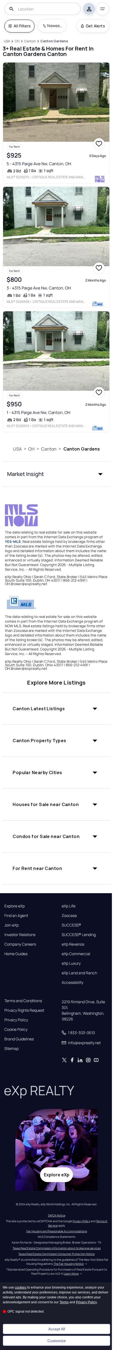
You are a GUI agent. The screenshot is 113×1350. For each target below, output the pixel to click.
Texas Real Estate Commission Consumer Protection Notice (56, 1254)
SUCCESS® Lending (79, 935)
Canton (48, 449)
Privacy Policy (16, 1020)
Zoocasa (69, 915)
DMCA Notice (56, 1215)
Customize (56, 1341)
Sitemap (11, 1048)
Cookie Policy (15, 1029)
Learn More (71, 1273)
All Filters (22, 25)
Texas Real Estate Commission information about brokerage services (57, 1248)
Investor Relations (19, 935)
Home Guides (15, 954)
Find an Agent (16, 915)
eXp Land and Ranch (79, 973)
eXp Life (68, 906)
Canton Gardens (81, 449)
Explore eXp (14, 906)
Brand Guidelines (19, 1039)
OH (31, 449)
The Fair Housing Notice (68, 1264)
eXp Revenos (73, 944)
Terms (64, 1302)
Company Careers (20, 944)
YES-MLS (13, 541)
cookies (20, 1287)
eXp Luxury (71, 963)
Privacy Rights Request (24, 1010)
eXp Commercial (76, 954)
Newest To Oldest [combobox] (54, 25)
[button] (56, 474)
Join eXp (11, 925)
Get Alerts (95, 25)
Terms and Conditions (23, 1001)
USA (17, 449)
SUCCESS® (71, 925)
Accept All (56, 1329)
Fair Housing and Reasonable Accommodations (56, 1231)
